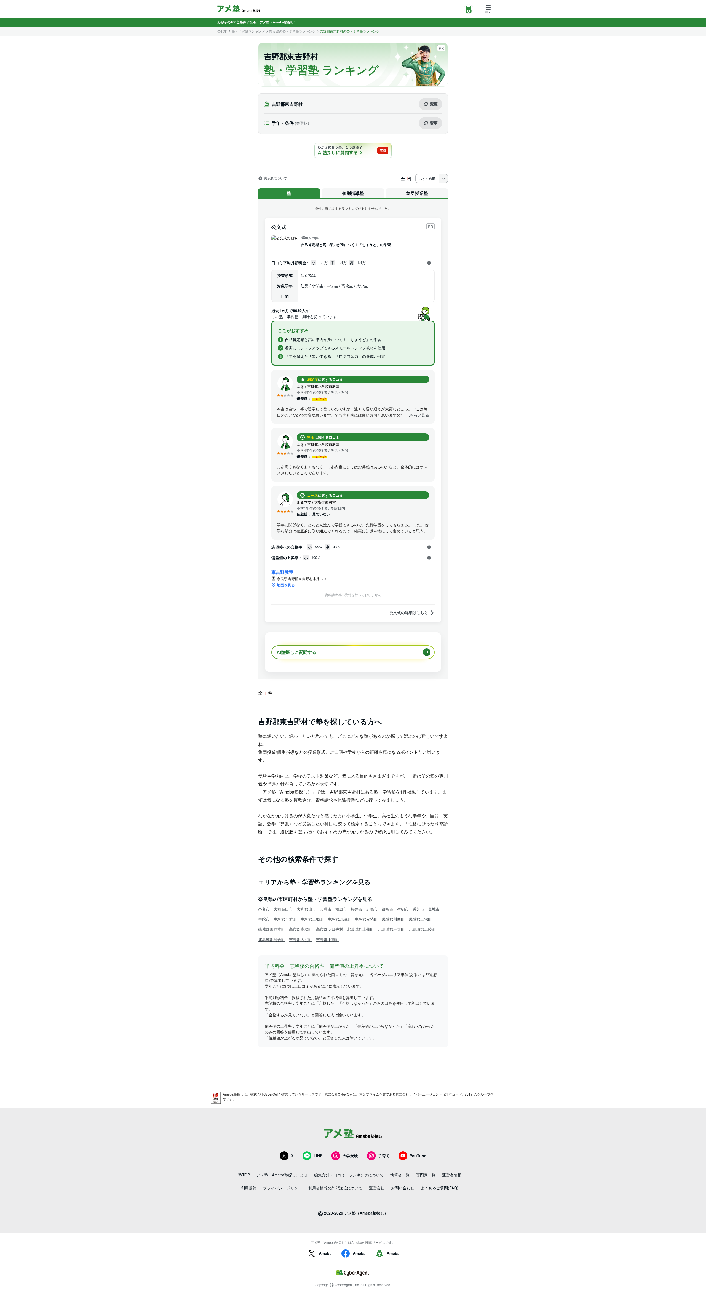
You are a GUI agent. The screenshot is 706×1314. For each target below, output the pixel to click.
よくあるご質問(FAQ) (439, 1188)
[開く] (429, 262)
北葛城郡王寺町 (391, 929)
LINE (318, 1155)
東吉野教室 (282, 572)
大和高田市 (283, 909)
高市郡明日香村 (329, 929)
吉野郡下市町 (327, 939)
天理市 (325, 909)
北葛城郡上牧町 (360, 929)
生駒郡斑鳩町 (339, 919)
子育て (384, 1155)
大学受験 (350, 1155)
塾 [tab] (289, 193)
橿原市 (341, 909)
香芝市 (418, 909)
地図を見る (286, 585)
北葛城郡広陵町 (422, 929)
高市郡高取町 (300, 929)
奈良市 (264, 909)
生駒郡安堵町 (366, 919)
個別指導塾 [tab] (353, 193)
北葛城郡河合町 (271, 939)
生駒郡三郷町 (312, 919)
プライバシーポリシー (282, 1188)
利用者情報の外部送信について (335, 1188)
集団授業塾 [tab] (417, 193)
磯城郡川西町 (393, 919)
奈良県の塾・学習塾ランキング (292, 31)
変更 (434, 104)
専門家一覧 (425, 1175)
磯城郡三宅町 (420, 919)
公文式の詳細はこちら (408, 612)
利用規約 (248, 1188)
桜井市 (356, 909)
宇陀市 (264, 919)
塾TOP (222, 31)
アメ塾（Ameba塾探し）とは (281, 1175)
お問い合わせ (402, 1188)
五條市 (372, 909)
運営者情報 (451, 1175)
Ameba (325, 1253)
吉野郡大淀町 (300, 939)
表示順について (275, 178)
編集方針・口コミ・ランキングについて (349, 1175)
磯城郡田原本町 (271, 929)
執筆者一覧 (400, 1175)
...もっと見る (418, 415)
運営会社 (376, 1188)
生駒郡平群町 (285, 919)
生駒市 (403, 909)
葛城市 (434, 909)
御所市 (387, 909)
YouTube (418, 1155)
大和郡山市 (306, 909)
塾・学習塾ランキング (248, 31)
